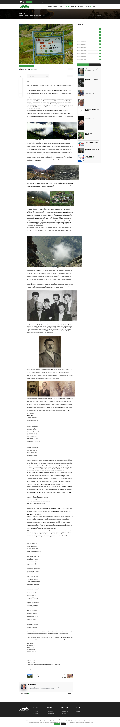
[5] (30, 159)
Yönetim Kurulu (51, 713)
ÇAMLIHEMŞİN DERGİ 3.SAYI (81, 47)
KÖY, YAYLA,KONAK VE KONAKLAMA (35, 15)
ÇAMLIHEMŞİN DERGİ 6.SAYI (81, 56)
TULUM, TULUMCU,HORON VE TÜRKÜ (83, 35)
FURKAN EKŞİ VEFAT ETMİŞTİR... (91, 117)
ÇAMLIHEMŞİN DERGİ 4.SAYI (81, 50)
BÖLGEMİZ (88, 6)
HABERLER (61, 6)
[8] (32, 215)
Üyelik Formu (50, 715)
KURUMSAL (55, 6)
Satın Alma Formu (52, 716)
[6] (40, 160)
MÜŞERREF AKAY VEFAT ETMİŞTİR (92, 149)
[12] (52, 279)
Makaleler (26, 15)
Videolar (64, 713)
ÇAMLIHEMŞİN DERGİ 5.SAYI (81, 53)
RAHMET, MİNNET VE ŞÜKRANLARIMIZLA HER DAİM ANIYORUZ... (45, 0)
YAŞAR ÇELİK (79, 28)
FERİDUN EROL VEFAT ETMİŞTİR (91, 99)
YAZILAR (67, 6)
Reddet (63, 723)
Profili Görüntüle (24, 693)
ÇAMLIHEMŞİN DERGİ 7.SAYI (81, 59)
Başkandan (50, 711)
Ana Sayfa (50, 6)
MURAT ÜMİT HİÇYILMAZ (33, 684)
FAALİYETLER (73, 6)
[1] (36, 113)
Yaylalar (78, 715)
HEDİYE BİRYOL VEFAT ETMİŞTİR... (92, 79)
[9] (70, 218)
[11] (52, 273)
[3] (51, 156)
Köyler (77, 713)
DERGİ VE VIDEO (80, 6)
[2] (35, 143)
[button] (22, 43)
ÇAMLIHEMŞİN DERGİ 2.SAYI (81, 44)
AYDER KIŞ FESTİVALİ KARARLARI (91, 142)
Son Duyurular (82, 64)
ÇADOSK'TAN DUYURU (90, 156)
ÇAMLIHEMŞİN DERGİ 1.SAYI (81, 41)
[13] (30, 532)
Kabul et (57, 723)
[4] (36, 157)
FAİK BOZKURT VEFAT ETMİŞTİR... (92, 69)
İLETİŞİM (93, 6)
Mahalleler (78, 711)
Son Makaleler (94, 64)
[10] (33, 230)
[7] (60, 182)
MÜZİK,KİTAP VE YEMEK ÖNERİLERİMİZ (83, 32)
